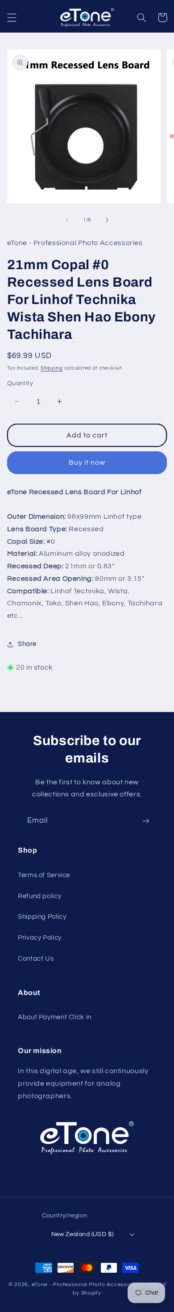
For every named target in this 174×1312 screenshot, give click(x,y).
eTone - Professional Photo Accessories (86, 1284)
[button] (11, 17)
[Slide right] (107, 220)
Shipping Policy (42, 916)
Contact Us (36, 958)
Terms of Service (44, 875)
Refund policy (39, 896)
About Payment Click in (54, 1017)
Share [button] (27, 644)
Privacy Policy (40, 937)
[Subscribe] (146, 820)
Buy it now (87, 462)
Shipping (52, 368)
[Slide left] (67, 220)
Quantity (20, 383)
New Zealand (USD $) (82, 1234)
